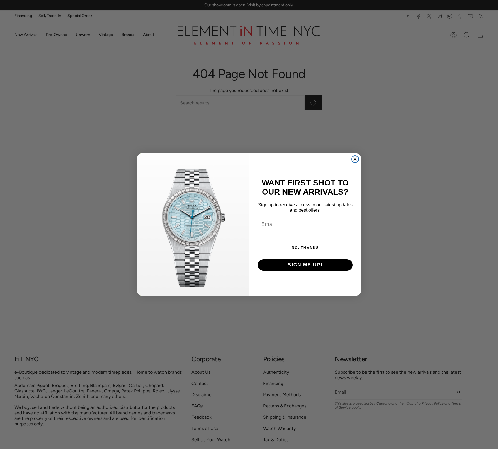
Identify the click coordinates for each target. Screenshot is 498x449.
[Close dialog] (355, 159)
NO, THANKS (305, 248)
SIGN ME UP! (305, 264)
